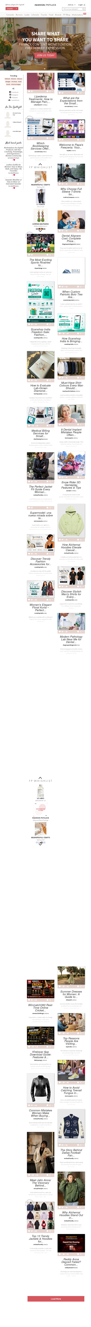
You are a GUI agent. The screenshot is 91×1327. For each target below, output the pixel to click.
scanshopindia (38, 338)
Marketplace (77, 15)
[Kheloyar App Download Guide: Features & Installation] (40, 1036)
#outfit (8, 84)
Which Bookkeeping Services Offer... (40, 145)
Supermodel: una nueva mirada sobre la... (40, 515)
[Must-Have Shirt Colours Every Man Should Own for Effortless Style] (71, 367)
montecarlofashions (68, 391)
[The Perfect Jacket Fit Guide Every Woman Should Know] (40, 466)
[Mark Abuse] (52, 92)
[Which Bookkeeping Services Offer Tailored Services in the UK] (40, 127)
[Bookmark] (47, 92)
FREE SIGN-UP (46, 57)
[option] (40, 179)
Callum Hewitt (17, 122)
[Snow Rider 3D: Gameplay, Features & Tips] (71, 463)
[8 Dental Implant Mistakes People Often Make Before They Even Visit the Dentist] (71, 413)
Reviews (19, 15)
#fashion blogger (16, 84)
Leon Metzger (17, 131)
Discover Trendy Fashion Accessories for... (40, 561)
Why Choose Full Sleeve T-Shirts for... (71, 191)
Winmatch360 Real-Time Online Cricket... (40, 1007)
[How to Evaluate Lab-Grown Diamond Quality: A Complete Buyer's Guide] (40, 365)
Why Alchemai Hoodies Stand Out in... (71, 1215)
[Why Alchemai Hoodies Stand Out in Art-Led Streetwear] (71, 1189)
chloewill (69, 1000)
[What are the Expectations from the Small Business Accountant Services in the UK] (71, 82)
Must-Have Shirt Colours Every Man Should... (71, 385)
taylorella (69, 1047)
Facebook (15, 92)
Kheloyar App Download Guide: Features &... (40, 1054)
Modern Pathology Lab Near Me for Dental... (71, 639)
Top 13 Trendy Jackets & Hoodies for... (40, 1238)
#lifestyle (7, 79)
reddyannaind (69, 1268)
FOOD (78, 645)
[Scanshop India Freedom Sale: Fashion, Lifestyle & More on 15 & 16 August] (40, 301)
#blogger (8, 81)
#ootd (19, 81)
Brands (58, 15)
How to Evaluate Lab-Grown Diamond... (40, 388)
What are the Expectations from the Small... (71, 100)
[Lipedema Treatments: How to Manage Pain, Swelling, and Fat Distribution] (40, 81)
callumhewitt (38, 105)
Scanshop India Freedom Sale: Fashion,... (40, 331)
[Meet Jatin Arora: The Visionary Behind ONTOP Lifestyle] (40, 1152)
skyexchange (38, 268)
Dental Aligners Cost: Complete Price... (71, 238)
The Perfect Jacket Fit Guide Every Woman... (40, 489)
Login (80, 5)
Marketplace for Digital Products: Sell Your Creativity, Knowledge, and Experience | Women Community (13, 151)
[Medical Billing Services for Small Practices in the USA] (40, 415)
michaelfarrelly (38, 495)
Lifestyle (35, 15)
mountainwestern (68, 300)
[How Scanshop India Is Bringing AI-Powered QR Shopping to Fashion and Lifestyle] (71, 322)
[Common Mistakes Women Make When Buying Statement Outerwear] (40, 1088)
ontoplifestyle (38, 1188)
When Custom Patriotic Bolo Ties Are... (71, 294)
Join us (70, 5)
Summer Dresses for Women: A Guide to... (71, 994)
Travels (44, 15)
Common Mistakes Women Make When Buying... (40, 1112)
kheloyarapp (38, 1060)
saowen (68, 491)
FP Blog (66, 15)
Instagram (15, 95)
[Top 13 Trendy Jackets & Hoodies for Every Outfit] (40, 1215)
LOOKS (45, 567)
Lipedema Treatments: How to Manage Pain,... (41, 99)
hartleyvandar (38, 394)
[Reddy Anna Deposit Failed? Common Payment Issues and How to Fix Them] (71, 1243)
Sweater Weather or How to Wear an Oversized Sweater (13, 181)
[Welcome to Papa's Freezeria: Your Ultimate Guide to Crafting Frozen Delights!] (71, 129)
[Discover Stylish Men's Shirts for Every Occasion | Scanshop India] (71, 575)
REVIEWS (78, 244)
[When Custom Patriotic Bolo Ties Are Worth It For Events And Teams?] (71, 271)
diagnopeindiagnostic (69, 244)
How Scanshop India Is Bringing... (71, 339)
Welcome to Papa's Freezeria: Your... (71, 146)
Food (51, 15)
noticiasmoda (38, 521)
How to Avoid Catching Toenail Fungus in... (71, 1090)
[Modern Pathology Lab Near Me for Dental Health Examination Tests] (71, 621)
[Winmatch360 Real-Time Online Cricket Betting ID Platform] (40, 989)
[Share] (50, 92)
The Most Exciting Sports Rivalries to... (40, 262)
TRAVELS (45, 151)
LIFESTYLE (73, 150)
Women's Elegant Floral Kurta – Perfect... (40, 607)
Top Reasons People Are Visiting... (71, 1040)
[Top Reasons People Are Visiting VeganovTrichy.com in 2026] (71, 1022)
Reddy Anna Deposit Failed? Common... (71, 1261)
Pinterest (15, 98)
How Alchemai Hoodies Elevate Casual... (71, 547)
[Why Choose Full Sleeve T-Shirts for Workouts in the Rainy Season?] (71, 173)
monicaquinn (69, 438)
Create (12, 8)
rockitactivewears (68, 197)
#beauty (19, 79)
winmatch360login (38, 1013)
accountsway (69, 106)
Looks (27, 15)
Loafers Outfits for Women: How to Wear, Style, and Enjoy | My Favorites (13, 167)
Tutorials (10, 15)
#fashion (13, 79)
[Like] (29, 92)
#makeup (14, 81)
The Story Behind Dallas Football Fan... (71, 1152)
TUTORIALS (45, 105)
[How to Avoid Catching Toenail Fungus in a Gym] (71, 1070)
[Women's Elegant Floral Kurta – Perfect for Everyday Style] (40, 589)
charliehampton (39, 439)
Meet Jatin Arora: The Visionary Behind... (40, 1182)
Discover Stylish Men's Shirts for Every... (71, 594)
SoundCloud (15, 100)
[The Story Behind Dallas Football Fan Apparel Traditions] (71, 1126)
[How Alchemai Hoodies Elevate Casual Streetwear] (71, 521)
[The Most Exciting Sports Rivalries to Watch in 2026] (40, 243)
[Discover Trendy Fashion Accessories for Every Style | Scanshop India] (40, 543)
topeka (69, 150)
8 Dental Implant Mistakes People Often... (71, 432)
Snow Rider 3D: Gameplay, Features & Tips (71, 484)
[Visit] (67, 184)
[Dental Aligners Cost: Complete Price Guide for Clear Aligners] (71, 220)
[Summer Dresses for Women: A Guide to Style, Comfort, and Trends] (71, 975)
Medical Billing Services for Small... (41, 433)
